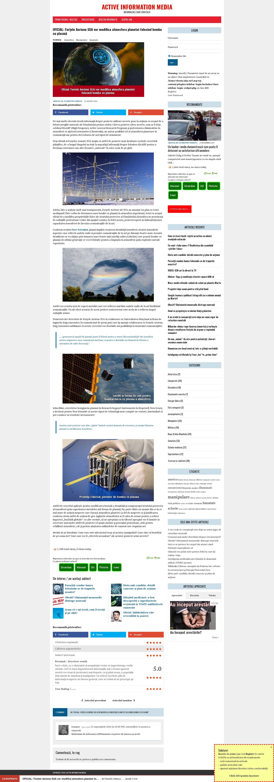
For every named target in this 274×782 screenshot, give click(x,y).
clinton (199, 479)
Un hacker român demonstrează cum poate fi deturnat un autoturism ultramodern (193, 148)
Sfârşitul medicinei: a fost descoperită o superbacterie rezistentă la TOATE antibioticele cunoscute (143, 602)
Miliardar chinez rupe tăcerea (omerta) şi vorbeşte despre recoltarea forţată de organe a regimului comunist (192, 330)
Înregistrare (88, 19)
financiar (187, 487)
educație (186, 484)
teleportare (181, 513)
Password (173, 47)
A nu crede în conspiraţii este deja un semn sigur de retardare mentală (193, 318)
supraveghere (201, 509)
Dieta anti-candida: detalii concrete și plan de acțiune (139, 587)
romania (198, 503)
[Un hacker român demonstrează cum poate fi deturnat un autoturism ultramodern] (194, 138)
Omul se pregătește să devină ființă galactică (189, 311)
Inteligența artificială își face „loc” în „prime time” (192, 354)
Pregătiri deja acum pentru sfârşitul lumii (188, 289)
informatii (181, 492)
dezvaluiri (171, 484)
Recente (194, 595)
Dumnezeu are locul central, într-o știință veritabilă (193, 348)
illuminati (205, 488)
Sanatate (93, 39)
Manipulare (172, 421)
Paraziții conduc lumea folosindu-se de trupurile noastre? (80, 589)
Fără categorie (174, 407)
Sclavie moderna (175, 447)
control (212, 480)
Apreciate (177, 595)
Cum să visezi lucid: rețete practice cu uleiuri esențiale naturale (190, 237)
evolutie (209, 484)
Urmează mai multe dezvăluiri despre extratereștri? (194, 536)
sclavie (173, 508)
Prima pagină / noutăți (66, 19)
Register (172, 91)
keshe (193, 491)
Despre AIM (127, 19)
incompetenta (174, 414)
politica (176, 503)
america (173, 479)
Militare (171, 427)
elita (197, 484)
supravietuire (211, 509)
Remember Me (178, 56)
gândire (195, 488)
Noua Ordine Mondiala (177, 434)
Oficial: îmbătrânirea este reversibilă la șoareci (138, 614)
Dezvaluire (172, 387)
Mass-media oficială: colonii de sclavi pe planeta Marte (194, 283)
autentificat (75, 759)
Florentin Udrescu (73, 101)
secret (181, 509)
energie (203, 483)
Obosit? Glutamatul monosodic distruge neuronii (83, 599)
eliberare (193, 484)
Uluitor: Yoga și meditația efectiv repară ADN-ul (191, 276)
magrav (203, 492)
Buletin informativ (108, 19)
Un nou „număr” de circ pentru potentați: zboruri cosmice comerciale (191, 340)
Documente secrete (176, 394)
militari (198, 498)
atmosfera (69, 39)
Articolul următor (122, 700)
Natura (209, 498)
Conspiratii (172, 380)
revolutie (189, 503)
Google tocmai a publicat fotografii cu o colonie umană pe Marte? (194, 297)
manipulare (81, 39)
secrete (185, 509)
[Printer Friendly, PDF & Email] (153, 558)
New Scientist (80, 229)
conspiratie (206, 480)
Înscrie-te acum (227, 753)
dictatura (179, 483)
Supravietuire (174, 454)
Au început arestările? (186, 632)
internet (187, 492)
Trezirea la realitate (176, 461)
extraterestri (175, 487)
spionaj (191, 509)
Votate (212, 595)
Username (173, 37)
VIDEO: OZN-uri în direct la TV (182, 270)
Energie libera (174, 401)
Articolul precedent (95, 700)
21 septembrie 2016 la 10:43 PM (107, 726)
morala (204, 498)
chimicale (192, 480)
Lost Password (175, 95)
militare (192, 498)
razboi (183, 504)
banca (180, 479)
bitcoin (186, 480)
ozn (170, 503)
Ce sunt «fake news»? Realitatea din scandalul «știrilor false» (190, 247)
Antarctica (172, 374)
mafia (198, 492)
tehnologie (172, 513)
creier (218, 480)
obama (215, 497)
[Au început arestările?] (193, 627)
